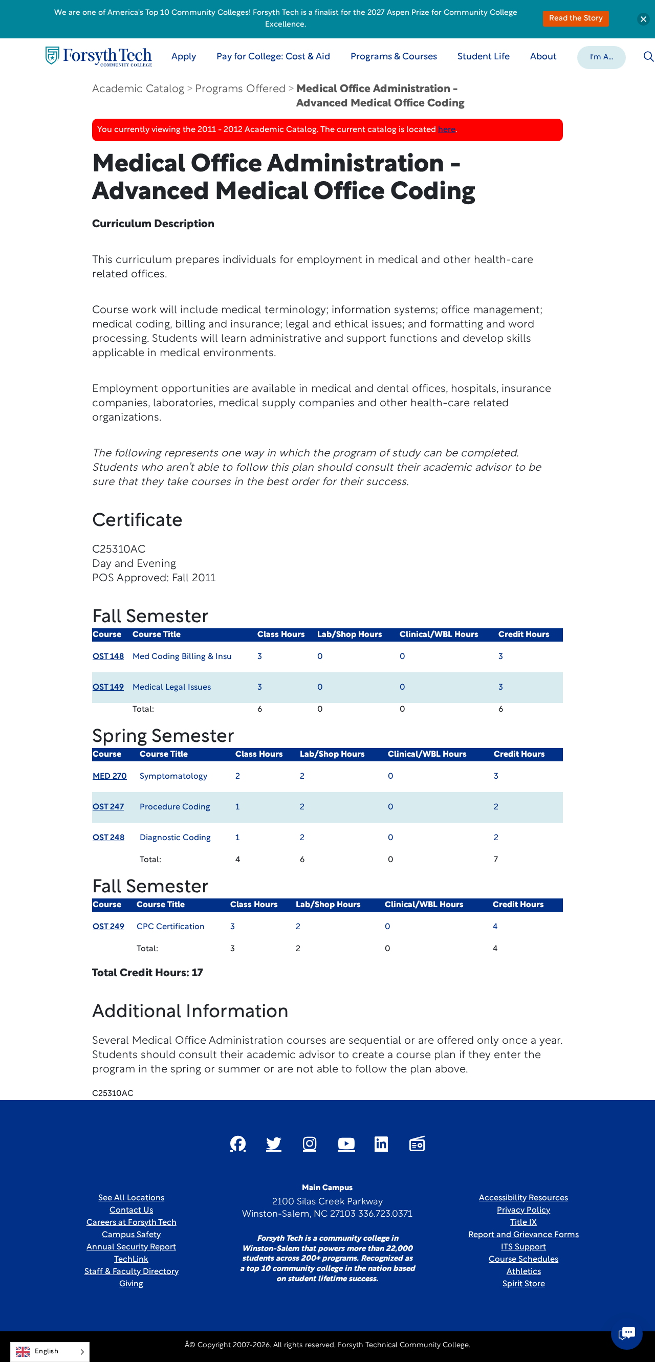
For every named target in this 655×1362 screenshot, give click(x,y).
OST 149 (108, 688)
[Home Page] (99, 56)
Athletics (524, 1272)
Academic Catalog (138, 89)
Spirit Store (524, 1284)
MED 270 (110, 777)
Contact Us (131, 1210)
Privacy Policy (523, 1210)
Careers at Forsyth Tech (131, 1223)
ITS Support (523, 1247)
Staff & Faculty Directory (131, 1272)
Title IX (523, 1223)
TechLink (131, 1260)
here (446, 130)
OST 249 (108, 927)
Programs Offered (240, 89)
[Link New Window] (238, 1143)
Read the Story (576, 19)
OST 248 (108, 838)
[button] (601, 57)
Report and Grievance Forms (523, 1235)
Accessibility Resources (523, 1198)
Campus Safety (131, 1235)
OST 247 (108, 807)
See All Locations (131, 1198)
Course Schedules (523, 1260)
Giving (131, 1284)
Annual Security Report (131, 1247)
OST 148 (108, 657)
